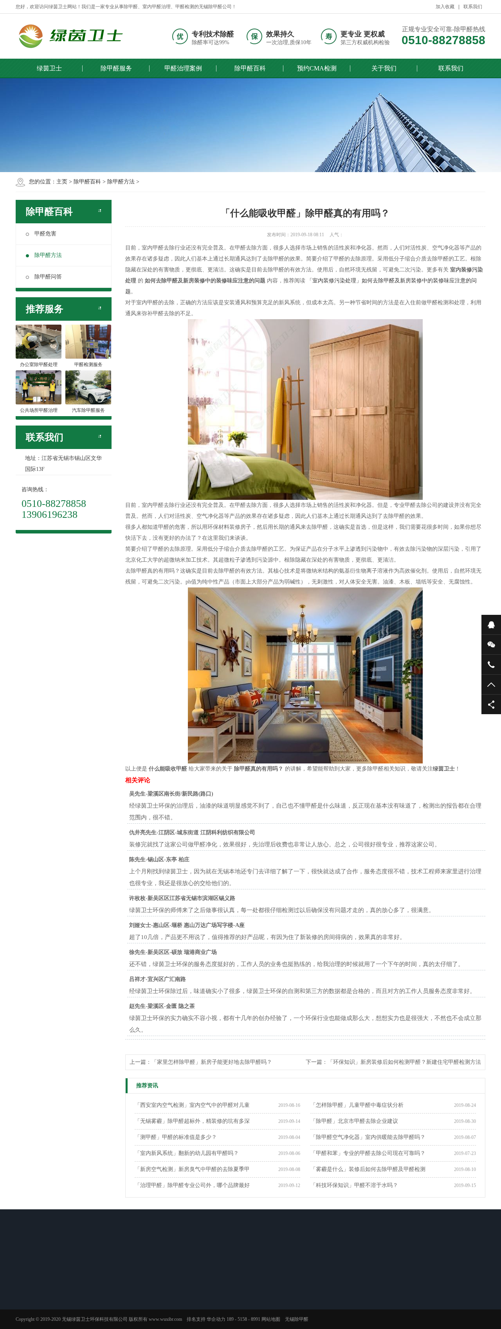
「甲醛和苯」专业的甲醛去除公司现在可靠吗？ (367, 1153)
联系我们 (472, 6)
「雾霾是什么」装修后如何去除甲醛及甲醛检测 (367, 1169)
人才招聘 (257, 1293)
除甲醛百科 (250, 68)
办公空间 (92, 1303)
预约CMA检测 (317, 68)
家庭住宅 (92, 1293)
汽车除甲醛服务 (43, 1324)
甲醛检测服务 (41, 1303)
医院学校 (92, 1324)
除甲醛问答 (48, 277)
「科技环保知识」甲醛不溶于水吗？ (354, 1185)
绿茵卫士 (49, 68)
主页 (61, 182)
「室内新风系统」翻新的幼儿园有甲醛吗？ (187, 1153)
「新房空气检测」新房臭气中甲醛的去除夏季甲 (192, 1169)
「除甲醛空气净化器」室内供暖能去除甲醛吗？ (367, 1137)
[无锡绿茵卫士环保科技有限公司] (80, 36)
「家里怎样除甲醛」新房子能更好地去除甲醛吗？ (211, 1062)
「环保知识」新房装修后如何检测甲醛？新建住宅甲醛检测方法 (404, 1062)
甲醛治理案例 (183, 68)
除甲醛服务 (116, 68)
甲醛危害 (45, 234)
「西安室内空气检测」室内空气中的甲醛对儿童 (192, 1105)
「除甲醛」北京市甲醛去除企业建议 (354, 1121)
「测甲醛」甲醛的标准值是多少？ (176, 1137)
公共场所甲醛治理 (46, 1313)
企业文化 (257, 1303)
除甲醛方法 (121, 182)
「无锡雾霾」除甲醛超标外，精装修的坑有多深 (192, 1121)
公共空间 (92, 1313)
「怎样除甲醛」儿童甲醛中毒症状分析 (357, 1105)
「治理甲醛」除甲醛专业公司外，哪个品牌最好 (192, 1185)
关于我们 (383, 68)
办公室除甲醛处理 (46, 1293)
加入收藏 (445, 6)
